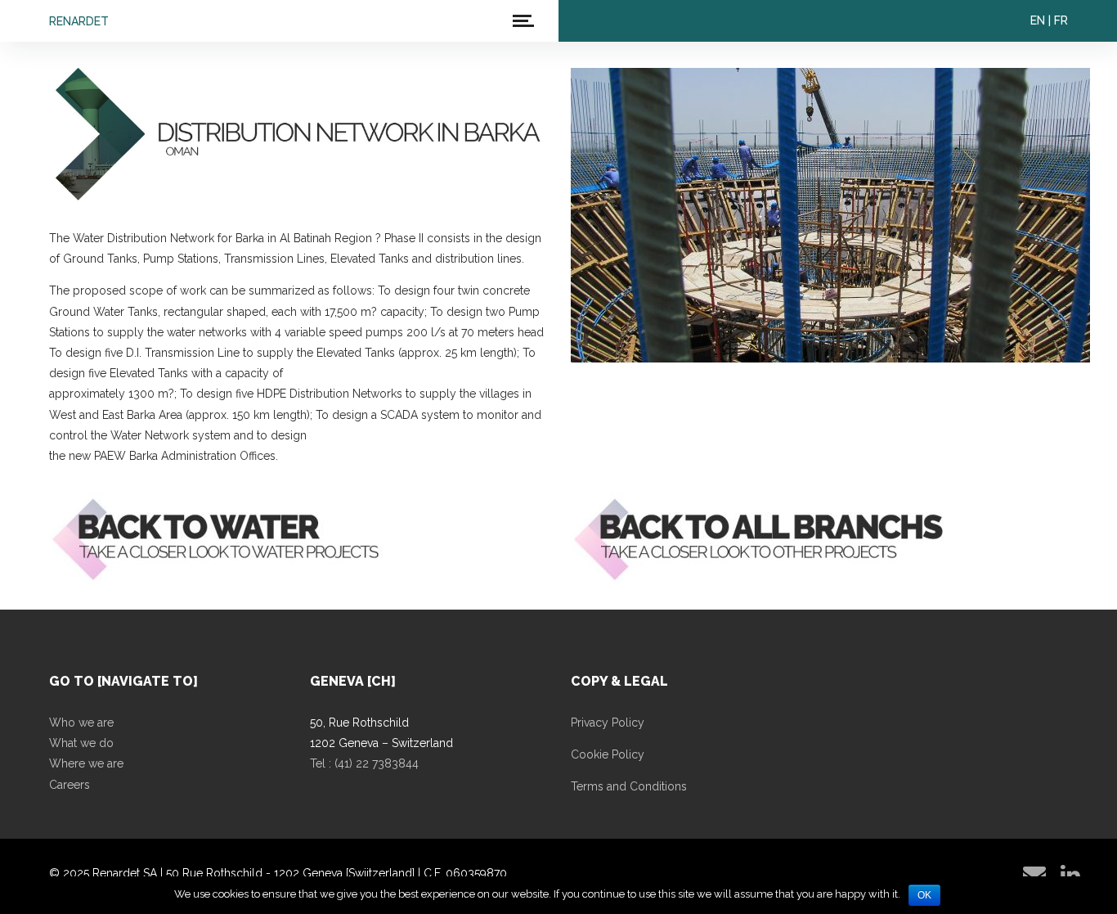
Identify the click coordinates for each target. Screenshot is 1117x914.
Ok (924, 895)
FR (1061, 20)
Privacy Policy (607, 722)
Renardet (79, 21)
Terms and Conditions (629, 786)
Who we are (81, 722)
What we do (81, 743)
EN (1037, 20)
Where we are (86, 763)
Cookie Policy (607, 754)
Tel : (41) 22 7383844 (364, 763)
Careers (69, 784)
